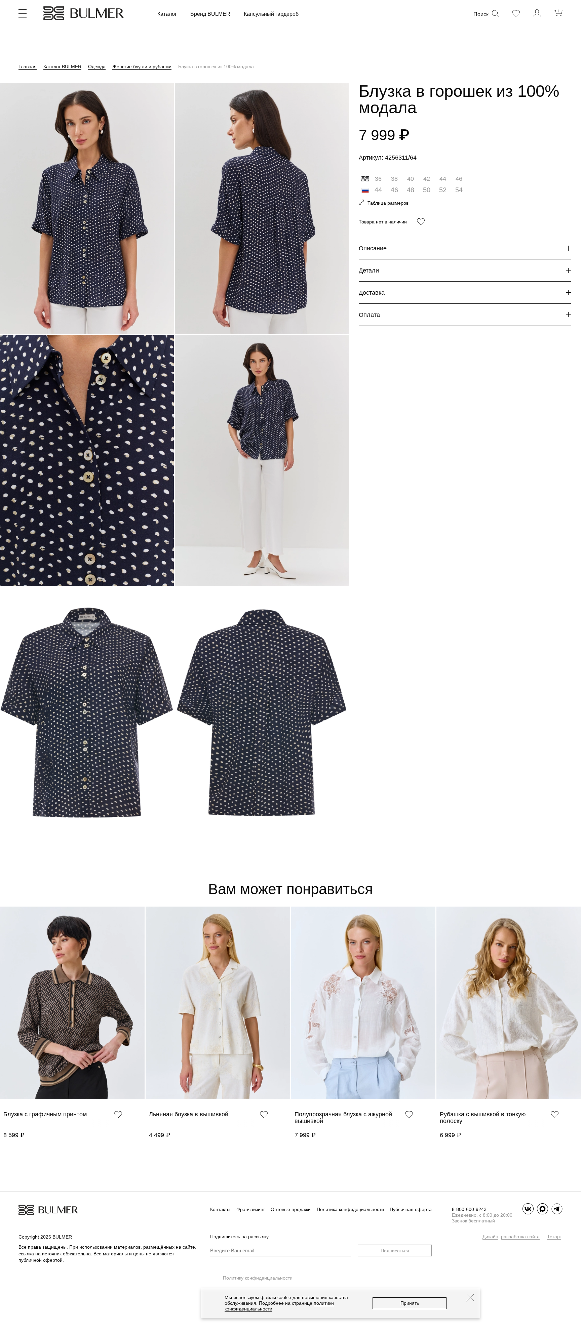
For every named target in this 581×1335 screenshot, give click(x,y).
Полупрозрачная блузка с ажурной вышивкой (343, 1117)
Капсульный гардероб (271, 14)
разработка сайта (520, 1236)
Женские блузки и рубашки (141, 66)
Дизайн (490, 1236)
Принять (409, 1303)
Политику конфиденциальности (258, 1278)
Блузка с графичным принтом (45, 1114)
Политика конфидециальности (350, 1209)
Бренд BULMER (210, 14)
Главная (27, 66)
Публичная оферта (411, 1209)
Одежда (97, 66)
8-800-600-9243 (469, 1209)
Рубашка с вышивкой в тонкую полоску (483, 1117)
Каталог (167, 14)
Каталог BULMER (62, 66)
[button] (3, 1011)
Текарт (554, 1236)
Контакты (220, 1209)
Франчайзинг (250, 1209)
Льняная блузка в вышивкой (188, 1114)
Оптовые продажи (291, 1209)
